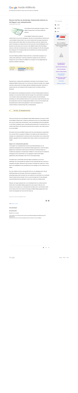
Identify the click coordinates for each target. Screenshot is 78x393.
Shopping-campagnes (61, 83)
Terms (68, 257)
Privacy (64, 257)
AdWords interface (15, 203)
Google (60, 257)
